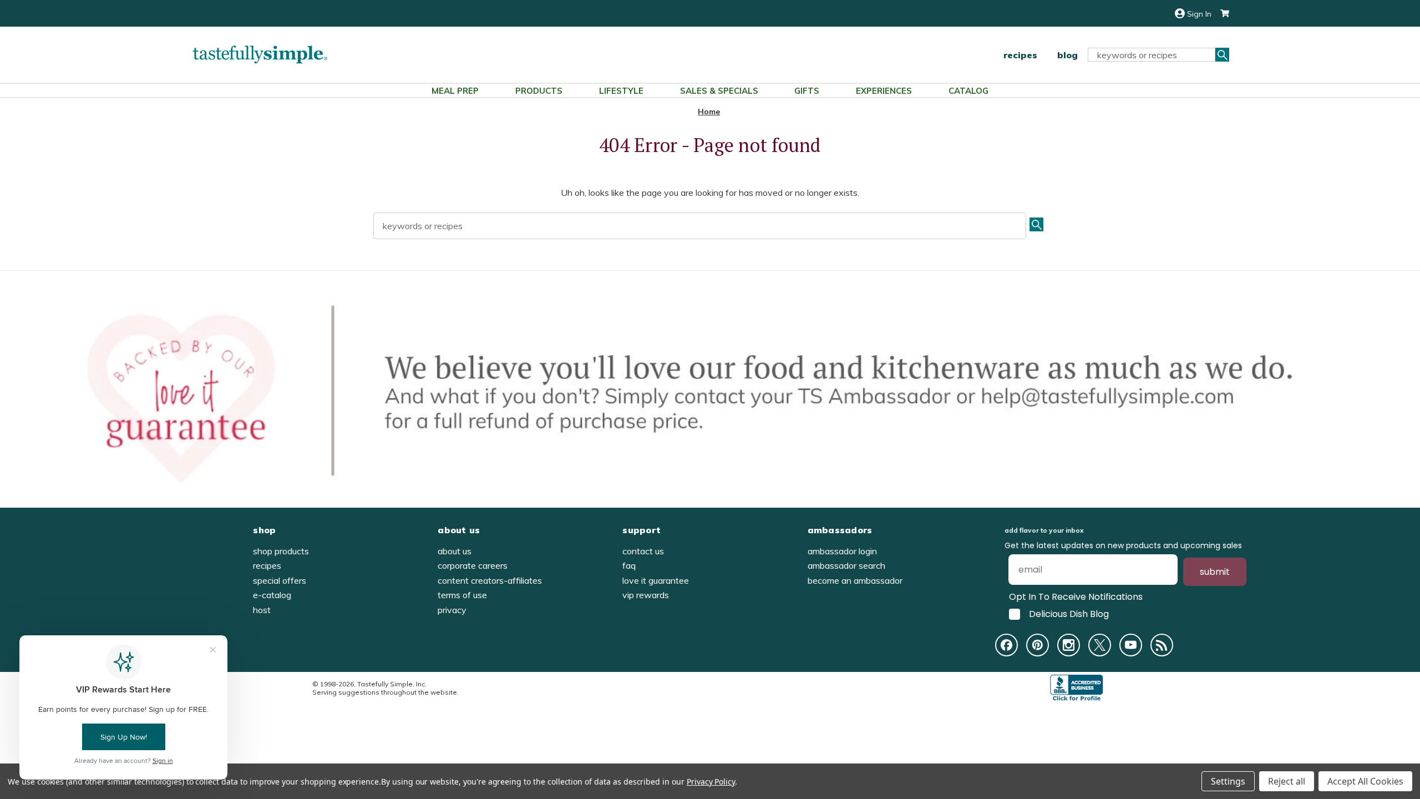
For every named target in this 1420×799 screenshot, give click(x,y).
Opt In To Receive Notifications (1076, 596)
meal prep (455, 90)
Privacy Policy (711, 781)
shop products (281, 551)
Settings (1228, 781)
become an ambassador (855, 580)
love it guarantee (655, 580)
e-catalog (272, 594)
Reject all (1286, 781)
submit (1215, 571)
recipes (1020, 54)
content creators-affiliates (490, 580)
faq (629, 565)
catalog (968, 90)
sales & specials (719, 90)
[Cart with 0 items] (1220, 13)
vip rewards (645, 594)
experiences (884, 90)
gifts (806, 90)
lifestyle (621, 90)
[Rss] (1162, 645)
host (262, 609)
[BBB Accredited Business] (1077, 688)
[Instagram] (1068, 645)
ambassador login (842, 551)
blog (1067, 54)
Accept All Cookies (1365, 781)
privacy (452, 609)
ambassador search (846, 565)
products (538, 90)
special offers (279, 580)
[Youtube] (1131, 645)
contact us (643, 551)
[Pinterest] (1037, 645)
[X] (1099, 645)
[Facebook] (1006, 645)
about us (454, 551)
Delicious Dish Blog (1069, 614)
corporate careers (473, 565)
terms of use (462, 594)
